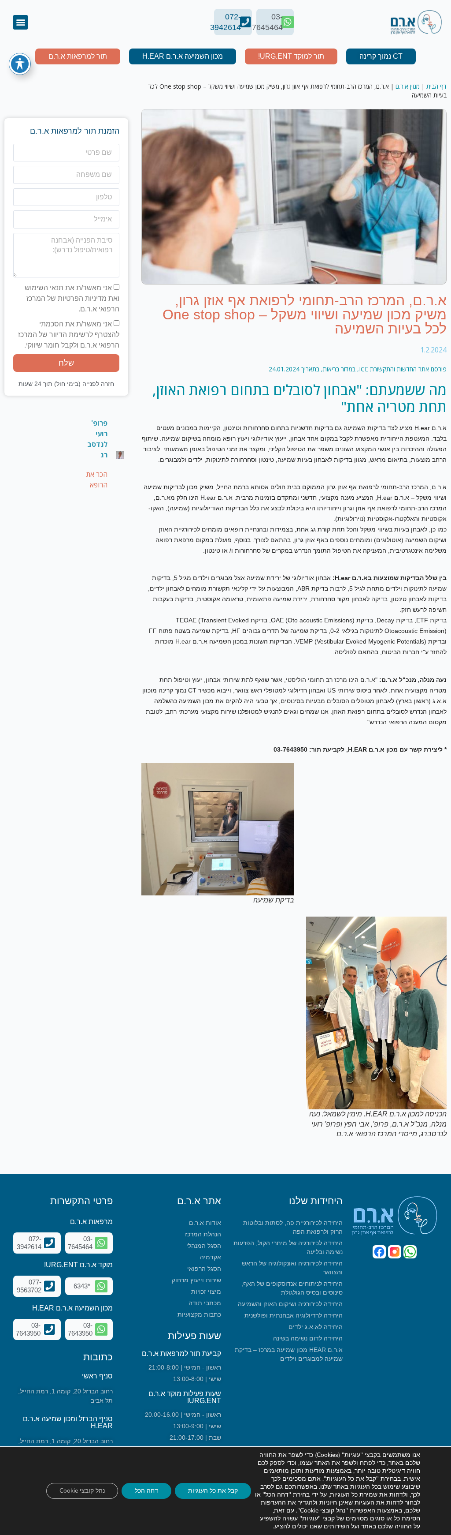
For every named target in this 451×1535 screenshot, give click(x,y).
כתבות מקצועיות (199, 1314)
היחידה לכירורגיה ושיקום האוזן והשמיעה (290, 1303)
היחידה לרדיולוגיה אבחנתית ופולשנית (293, 1315)
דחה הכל (146, 1490)
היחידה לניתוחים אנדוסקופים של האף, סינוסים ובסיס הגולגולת (292, 1288)
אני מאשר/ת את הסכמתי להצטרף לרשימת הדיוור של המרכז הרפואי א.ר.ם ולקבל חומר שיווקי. (68, 334)
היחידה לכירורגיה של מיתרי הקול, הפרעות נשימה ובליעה (288, 1247)
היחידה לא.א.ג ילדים (315, 1326)
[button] (20, 22)
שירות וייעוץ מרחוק (196, 1280)
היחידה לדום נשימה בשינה (308, 1338)
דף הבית (436, 86)
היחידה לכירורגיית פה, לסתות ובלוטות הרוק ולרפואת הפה (293, 1227)
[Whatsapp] (410, 1251)
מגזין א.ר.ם (408, 86)
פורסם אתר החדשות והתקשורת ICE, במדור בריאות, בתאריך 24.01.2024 (358, 369)
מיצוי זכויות (206, 1291)
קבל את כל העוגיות (213, 1490)
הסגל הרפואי (204, 1268)
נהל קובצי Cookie (82, 1490)
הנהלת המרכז (203, 1234)
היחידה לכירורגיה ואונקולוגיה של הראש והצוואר (292, 1268)
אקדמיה (210, 1257)
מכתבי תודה (205, 1303)
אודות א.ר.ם (205, 1222)
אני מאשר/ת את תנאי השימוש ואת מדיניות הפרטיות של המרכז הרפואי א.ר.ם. (72, 298)
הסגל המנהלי (203, 1245)
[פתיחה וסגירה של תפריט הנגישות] (19, 64)
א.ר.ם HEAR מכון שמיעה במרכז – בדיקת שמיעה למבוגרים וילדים (289, 1354)
